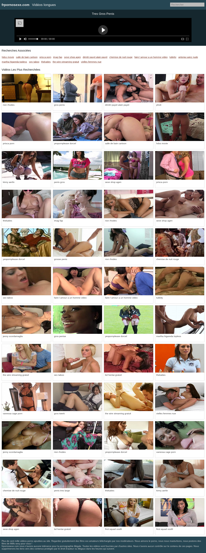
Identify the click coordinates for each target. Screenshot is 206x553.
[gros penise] (77, 319)
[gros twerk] (77, 397)
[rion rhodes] (26, 88)
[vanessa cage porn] (26, 397)
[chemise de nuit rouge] (179, 242)
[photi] (179, 88)
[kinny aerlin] (26, 165)
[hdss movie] (179, 127)
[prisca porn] (26, 127)
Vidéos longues (44, 5)
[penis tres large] (77, 474)
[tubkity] (179, 281)
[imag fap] (77, 204)
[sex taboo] (26, 281)
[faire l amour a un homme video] (77, 281)
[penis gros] (77, 165)
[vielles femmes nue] (179, 397)
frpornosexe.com (15, 5)
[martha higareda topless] (179, 319)
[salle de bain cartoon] (128, 127)
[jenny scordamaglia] (26, 319)
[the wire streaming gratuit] (26, 358)
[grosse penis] (77, 242)
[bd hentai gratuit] (128, 358)
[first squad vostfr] (128, 512)
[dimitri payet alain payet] (128, 88)
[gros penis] (77, 88)
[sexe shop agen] (128, 165)
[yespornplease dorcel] (77, 127)
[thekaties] (26, 204)
